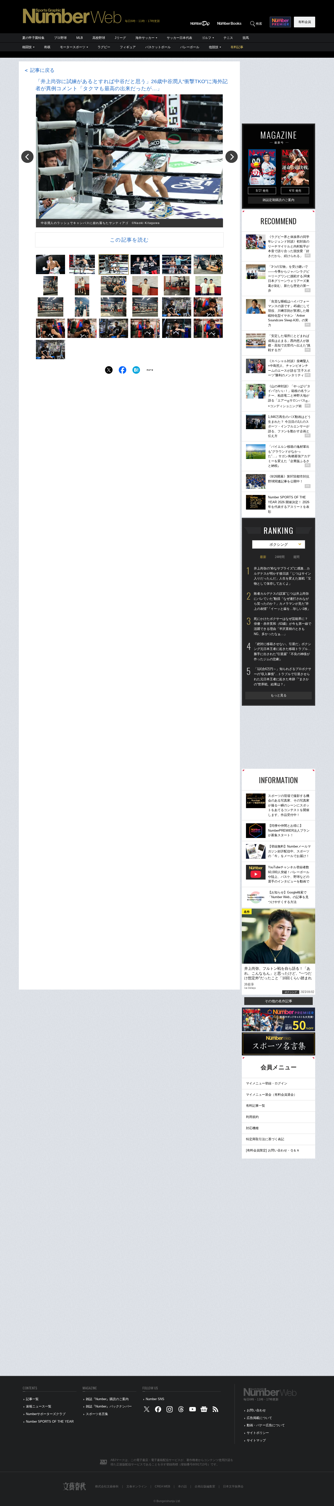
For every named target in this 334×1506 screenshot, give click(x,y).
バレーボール (189, 47)
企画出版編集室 (205, 1486)
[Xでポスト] (109, 371)
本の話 (182, 1486)
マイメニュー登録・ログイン (266, 1083)
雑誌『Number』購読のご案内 (107, 1399)
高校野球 (98, 38)
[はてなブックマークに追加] (136, 371)
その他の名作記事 (278, 1001)
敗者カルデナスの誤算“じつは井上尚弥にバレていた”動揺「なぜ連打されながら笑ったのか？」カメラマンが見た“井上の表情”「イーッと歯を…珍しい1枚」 (282, 601)
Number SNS (155, 1399)
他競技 (213, 47)
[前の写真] (27, 157)
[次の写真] (231, 157)
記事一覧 (32, 1399)
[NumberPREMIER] (280, 22)
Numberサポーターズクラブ (46, 1414)
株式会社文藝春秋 (107, 1486)
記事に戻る (39, 70)
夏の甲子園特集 (33, 38)
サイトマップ (256, 1440)
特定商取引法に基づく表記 (265, 1139)
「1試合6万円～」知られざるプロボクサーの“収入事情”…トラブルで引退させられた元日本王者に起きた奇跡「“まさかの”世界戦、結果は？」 (282, 676)
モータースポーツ (72, 47)
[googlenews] (204, 1410)
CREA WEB (162, 1486)
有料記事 (237, 47)
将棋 (47, 47)
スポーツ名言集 (97, 1414)
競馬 (246, 38)
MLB (79, 38)
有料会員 (304, 22)
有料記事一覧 (255, 1105)
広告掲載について (259, 1418)
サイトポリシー (258, 1433)
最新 (263, 557)
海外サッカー (145, 38)
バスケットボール (158, 47)
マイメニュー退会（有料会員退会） (271, 1094)
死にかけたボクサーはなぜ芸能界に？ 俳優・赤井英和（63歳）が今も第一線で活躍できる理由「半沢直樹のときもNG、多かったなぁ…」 (282, 626)
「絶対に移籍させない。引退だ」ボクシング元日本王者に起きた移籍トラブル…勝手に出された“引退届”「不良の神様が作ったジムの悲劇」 (282, 651)
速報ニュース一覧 (38, 1406)
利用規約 (252, 1117)
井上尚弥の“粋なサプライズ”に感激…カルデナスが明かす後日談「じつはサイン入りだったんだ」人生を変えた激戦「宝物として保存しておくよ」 (282, 576)
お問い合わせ (256, 1410)
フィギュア (128, 47)
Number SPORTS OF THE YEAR (50, 1421)
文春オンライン (136, 1486)
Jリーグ (120, 38)
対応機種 (252, 1128)
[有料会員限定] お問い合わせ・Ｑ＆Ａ (273, 1150)
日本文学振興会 (233, 1486)
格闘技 (27, 47)
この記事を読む (129, 240)
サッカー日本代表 (179, 38)
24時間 (280, 557)
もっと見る (279, 695)
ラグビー (104, 47)
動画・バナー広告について (266, 1425)
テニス (228, 38)
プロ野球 (60, 38)
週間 (296, 557)
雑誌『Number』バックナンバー (109, 1406)
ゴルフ (206, 38)
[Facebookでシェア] (122, 371)
